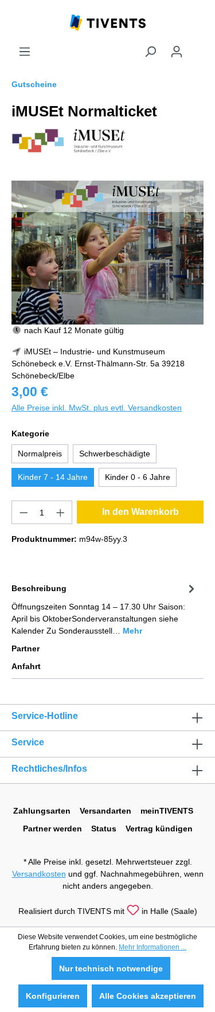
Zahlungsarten (42, 810)
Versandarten (105, 810)
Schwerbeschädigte (114, 453)
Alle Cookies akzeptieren (147, 996)
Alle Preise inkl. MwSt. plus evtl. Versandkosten (96, 407)
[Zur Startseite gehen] (107, 21)
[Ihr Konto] (176, 51)
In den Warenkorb (140, 512)
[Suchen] (150, 51)
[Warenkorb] (197, 47)
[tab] (104, 608)
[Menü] (24, 51)
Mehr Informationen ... (152, 947)
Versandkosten (39, 873)
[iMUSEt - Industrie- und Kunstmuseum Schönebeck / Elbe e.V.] (68, 139)
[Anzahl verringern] (23, 512)
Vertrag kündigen (159, 828)
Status (103, 828)
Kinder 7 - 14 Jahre (53, 477)
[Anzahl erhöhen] (61, 512)
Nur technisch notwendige (111, 968)
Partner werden (52, 828)
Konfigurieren (53, 996)
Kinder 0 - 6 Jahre (137, 477)
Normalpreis (40, 453)
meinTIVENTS (166, 810)
